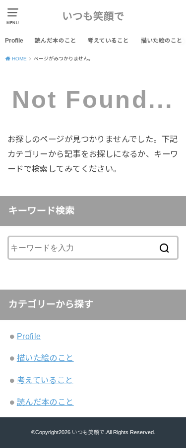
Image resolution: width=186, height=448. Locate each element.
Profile (14, 41)
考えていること (108, 41)
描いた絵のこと (162, 41)
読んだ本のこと (55, 41)
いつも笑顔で (93, 16)
